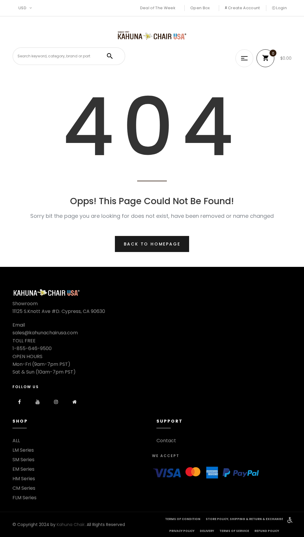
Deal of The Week (157, 8)
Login (281, 8)
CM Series (23, 488)
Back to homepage (152, 244)
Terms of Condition (182, 519)
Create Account (243, 8)
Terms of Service (234, 531)
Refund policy (266, 531)
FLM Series (24, 497)
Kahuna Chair (71, 524)
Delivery (207, 531)
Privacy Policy (181, 531)
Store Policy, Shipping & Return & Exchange (244, 519)
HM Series (23, 478)
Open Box (200, 8)
